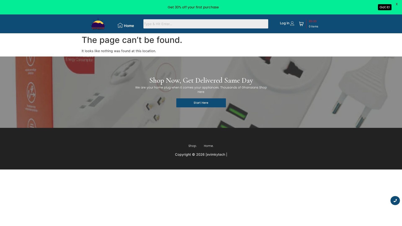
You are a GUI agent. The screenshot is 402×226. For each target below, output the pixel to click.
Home (129, 26)
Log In (285, 23)
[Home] (120, 25)
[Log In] (292, 23)
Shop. (192, 146)
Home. (209, 146)
